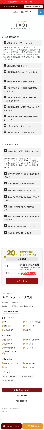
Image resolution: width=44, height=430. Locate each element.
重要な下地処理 (9, 348)
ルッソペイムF (30, 348)
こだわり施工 (30, 344)
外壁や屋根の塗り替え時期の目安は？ (21, 82)
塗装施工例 (8, 340)
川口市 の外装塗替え (10, 376)
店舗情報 (28, 330)
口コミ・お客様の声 (32, 340)
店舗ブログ (8, 344)
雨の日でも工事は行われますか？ (20, 233)
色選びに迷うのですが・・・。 (19, 126)
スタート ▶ (22, 281)
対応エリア (8, 367)
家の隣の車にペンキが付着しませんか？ (22, 226)
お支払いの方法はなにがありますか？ (21, 132)
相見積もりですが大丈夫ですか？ (20, 43)
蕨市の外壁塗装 (8, 380)
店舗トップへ (6, 411)
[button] (22, 43)
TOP (5, 322)
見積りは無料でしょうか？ (17, 66)
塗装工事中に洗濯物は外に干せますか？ (22, 190)
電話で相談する (30, 367)
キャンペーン (30, 326)
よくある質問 (9, 330)
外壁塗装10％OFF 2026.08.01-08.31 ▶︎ (22, 2)
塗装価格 (7, 326)
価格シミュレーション (34, 6)
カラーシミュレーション (12, 353)
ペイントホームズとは (33, 322)
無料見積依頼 (30, 363)
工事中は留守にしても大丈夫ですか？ (21, 184)
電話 (41, 12)
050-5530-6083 (11, 312)
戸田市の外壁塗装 (27, 376)
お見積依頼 (33, 426)
